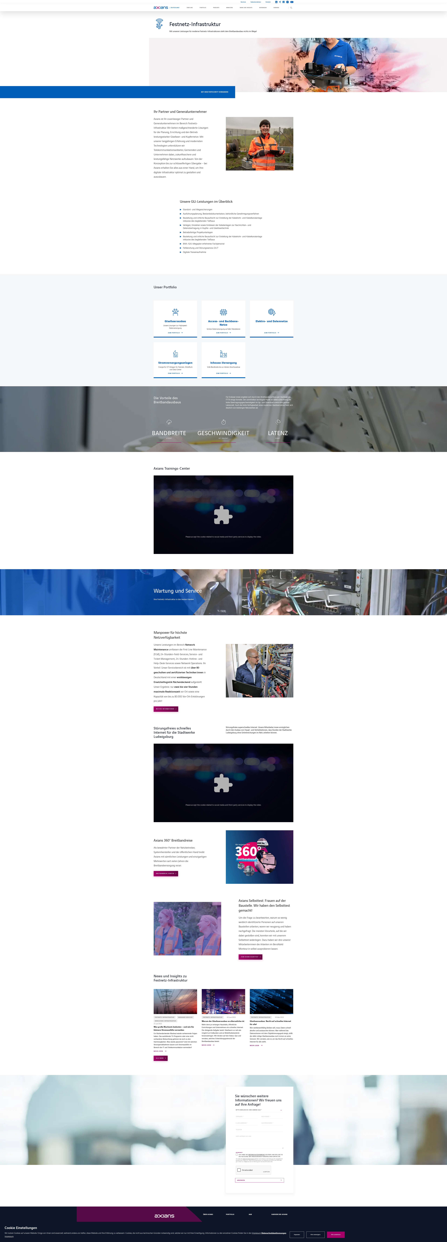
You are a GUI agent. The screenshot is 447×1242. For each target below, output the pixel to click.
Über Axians (208, 1214)
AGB (250, 1214)
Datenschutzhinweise (256, 1154)
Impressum (256, 1233)
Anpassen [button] (297, 1234)
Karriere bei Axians (279, 1214)
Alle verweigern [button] (315, 1234)
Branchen (229, 7)
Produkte (216, 7)
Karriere (243, 2)
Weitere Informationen (165, 709)
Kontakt (268, 2)
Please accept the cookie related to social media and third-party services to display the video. (223, 536)
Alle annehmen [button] (336, 1234)
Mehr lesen (158, 1051)
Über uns (190, 7)
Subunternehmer (256, 2)
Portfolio (203, 7)
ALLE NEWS (160, 1058)
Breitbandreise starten (165, 873)
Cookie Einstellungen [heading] (21, 1228)
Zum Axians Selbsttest (249, 957)
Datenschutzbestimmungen (273, 1233)
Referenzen (263, 7)
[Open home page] (161, 8)
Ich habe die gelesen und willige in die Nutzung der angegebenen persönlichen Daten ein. (261, 1155)
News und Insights (246, 7)
